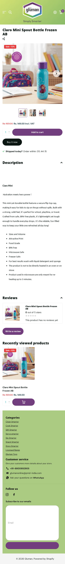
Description (13, 162)
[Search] (10, 12)
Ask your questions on (27, 477)
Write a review (13, 331)
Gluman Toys (11, 454)
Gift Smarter (11, 430)
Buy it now (12, 142)
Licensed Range (13, 450)
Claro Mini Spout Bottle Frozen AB (15, 389)
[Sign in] (55, 12)
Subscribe (32, 545)
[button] (56, 73)
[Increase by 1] (10, 129)
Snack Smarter (12, 442)
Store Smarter (12, 446)
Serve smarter (12, 434)
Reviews (10, 297)
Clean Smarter (12, 421)
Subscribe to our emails (18, 501)
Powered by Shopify (44, 558)
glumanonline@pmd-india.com (25, 473)
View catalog (4, 12)
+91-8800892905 (19, 468)
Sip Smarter (11, 438)
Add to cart (37, 132)
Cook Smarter (12, 425)
